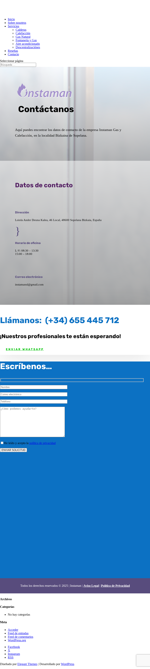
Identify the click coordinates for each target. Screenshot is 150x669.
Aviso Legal (91, 585)
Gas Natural (23, 36)
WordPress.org (17, 640)
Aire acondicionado (28, 43)
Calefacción (23, 33)
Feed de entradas (18, 633)
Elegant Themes (27, 664)
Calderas (21, 29)
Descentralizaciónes (28, 47)
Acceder (13, 629)
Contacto (13, 54)
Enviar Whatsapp (25, 349)
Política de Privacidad (115, 585)
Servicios (13, 26)
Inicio (11, 19)
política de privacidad (42, 443)
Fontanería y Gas (26, 40)
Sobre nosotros (17, 22)
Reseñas (13, 50)
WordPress (67, 664)
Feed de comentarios (20, 636)
